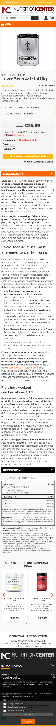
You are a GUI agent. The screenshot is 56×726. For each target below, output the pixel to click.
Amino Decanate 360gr (42, 599)
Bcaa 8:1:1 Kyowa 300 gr (14, 599)
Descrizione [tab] (13, 173)
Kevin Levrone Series (14, 75)
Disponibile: (9, 140)
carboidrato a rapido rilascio (23, 367)
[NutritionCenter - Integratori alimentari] (28, 9)
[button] (26, 623)
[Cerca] (34, 18)
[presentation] (3, 595)
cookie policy (14, 684)
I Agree (28, 721)
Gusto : (7, 144)
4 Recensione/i (47, 85)
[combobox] (20, 18)
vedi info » (23, 135)
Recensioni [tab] (12, 470)
